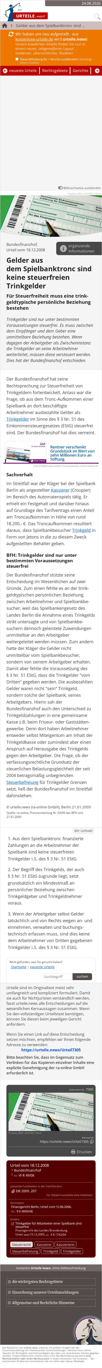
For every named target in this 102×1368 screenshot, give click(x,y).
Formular (79, 1361)
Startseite (18, 967)
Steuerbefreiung (25, 1251)
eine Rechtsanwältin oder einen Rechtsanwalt (46, 1357)
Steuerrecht (21, 1244)
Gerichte (80, 70)
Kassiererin (65, 1244)
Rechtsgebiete (55, 70)
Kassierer (44, 1244)
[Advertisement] (51, 132)
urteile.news (31, 1347)
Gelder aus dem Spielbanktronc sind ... (50, 25)
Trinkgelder (72, 1251)
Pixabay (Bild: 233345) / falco (84, 193)
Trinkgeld (50, 1251)
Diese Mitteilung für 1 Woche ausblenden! (56, 60)
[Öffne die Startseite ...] (38, 11)
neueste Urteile (23, 70)
